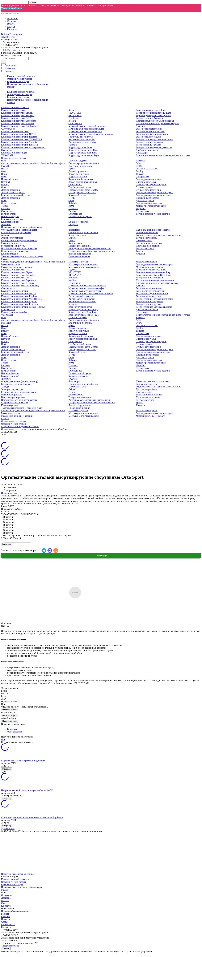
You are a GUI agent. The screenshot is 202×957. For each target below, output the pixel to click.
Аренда (5, 235)
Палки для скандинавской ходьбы (153, 230)
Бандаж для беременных (80, 179)
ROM (71, 206)
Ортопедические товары (19, 79)
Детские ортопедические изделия (153, 214)
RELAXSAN (74, 115)
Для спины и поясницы (80, 166)
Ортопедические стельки (148, 179)
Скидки (11, 26)
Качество (5, 916)
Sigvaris (72, 110)
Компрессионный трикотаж (21, 76)
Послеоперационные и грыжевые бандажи (157, 123)
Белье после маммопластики (150, 131)
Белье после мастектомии (149, 128)
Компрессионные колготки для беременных (23, 147)
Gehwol (72, 237)
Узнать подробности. (11, 8)
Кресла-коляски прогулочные (16, 232)
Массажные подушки (146, 261)
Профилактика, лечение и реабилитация (27, 84)
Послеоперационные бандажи (83, 163)
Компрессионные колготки (15, 131)
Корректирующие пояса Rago (83, 150)
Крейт (71, 168)
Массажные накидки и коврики (17, 267)
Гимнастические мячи (147, 232)
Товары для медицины (79, 245)
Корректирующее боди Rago (82, 152)
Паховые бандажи (10, 216)
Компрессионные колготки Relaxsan (19, 144)
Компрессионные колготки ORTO (18, 134)
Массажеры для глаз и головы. (83, 267)
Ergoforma (73, 118)
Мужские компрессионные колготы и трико (90, 134)
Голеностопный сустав (80, 216)
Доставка (11, 21)
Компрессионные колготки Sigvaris (19, 142)
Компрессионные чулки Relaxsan (17, 123)
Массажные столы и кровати (150, 267)
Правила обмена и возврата (15, 911)
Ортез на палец (9, 203)
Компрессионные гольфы (14, 152)
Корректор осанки (77, 176)
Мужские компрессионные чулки (85, 131)
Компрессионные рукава (148, 144)
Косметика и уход (77, 235)
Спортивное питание (79, 256)
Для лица (140, 126)
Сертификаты (8, 924)
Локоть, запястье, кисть (13, 192)
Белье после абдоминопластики (152, 134)
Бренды (5, 914)
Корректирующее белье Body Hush (153, 115)
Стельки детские (144, 187)
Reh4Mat (5, 182)
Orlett (4, 176)
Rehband (5, 208)
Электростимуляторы (12, 237)
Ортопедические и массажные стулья (154, 264)
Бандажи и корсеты (78, 222)
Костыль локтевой (145, 248)
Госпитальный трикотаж (80, 136)
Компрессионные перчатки (149, 142)
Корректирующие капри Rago (83, 155)
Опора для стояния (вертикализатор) (19, 230)
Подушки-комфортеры (147, 198)
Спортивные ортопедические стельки (20, 426)
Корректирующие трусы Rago (151, 110)
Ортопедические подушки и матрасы (154, 192)
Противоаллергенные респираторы (19, 248)
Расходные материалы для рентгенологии (89, 248)
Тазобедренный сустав (79, 187)
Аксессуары (142, 152)
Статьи (4, 922)
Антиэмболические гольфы (82, 142)
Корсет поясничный (78, 174)
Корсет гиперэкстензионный (83, 182)
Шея (3, 160)
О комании (12, 18)
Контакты (12, 29)
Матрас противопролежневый (151, 206)
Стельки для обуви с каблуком (151, 184)
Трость (139, 251)
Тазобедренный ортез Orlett (82, 192)
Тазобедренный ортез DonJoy (83, 190)
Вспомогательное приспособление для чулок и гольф (163, 155)
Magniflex (141, 208)
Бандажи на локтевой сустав (15, 195)
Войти (4, 34)
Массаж (11, 87)
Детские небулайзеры (146, 237)
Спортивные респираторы (14, 251)
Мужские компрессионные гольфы (86, 128)
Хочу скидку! (101, 555)
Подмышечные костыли (148, 245)
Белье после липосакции (148, 136)
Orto (3, 739)
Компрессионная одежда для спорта (154, 147)
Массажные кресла (10, 264)
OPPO (139, 166)
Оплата (10, 24)
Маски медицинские (11, 243)
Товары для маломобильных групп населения (91, 251)
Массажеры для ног (78, 261)
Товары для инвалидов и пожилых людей (22, 256)
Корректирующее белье (80, 147)
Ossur (4, 171)
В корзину (6, 544)
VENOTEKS (74, 113)
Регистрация (15, 34)
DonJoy (5, 174)
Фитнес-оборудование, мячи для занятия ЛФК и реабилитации (33, 261)
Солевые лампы (144, 240)
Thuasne (140, 174)
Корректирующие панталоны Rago (153, 113)
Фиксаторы (74, 230)
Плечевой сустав (9, 179)
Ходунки (140, 253)
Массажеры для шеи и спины (83, 264)
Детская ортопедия (10, 190)
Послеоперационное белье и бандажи (155, 120)
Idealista (72, 120)
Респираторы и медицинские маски (19, 240)
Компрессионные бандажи (149, 118)
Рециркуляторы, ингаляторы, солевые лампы (158, 235)
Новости (5, 919)
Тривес (4, 206)
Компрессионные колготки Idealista (19, 136)
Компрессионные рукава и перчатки (154, 139)
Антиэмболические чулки (81, 139)
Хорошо (5, 949)
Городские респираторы (13, 245)
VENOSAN (7, 155)
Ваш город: (10, 13)
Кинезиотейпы (76, 243)
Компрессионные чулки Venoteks (17, 115)
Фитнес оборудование (79, 253)
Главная (5, 418)
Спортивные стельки (146, 182)
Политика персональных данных (18, 874)
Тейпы (71, 240)
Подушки (73, 224)
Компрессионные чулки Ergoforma (18, 120)
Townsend (73, 208)
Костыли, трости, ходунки (149, 243)
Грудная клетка (8, 214)
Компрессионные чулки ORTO (16, 118)
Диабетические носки (147, 150)
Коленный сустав (77, 195)
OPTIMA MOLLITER (147, 168)
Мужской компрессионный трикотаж (87, 126)
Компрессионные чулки (13, 110)
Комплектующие (9, 253)
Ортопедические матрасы (149, 203)
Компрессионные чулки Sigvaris (17, 113)
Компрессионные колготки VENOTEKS (21, 139)
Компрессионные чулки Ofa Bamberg (20, 126)
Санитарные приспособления (83, 232)
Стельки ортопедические (148, 190)
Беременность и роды (18, 81)
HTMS (4, 168)
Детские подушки (145, 200)
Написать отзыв (9, 493)
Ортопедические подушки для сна (153, 195)
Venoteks (72, 144)
